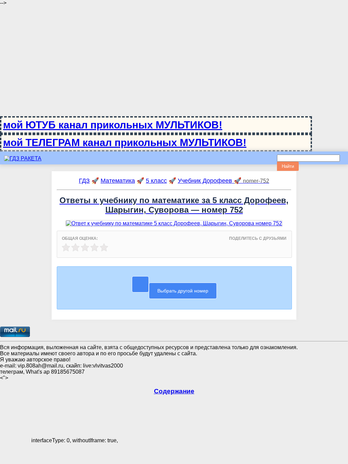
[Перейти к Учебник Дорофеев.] (174, 246)
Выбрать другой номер (182, 290)
